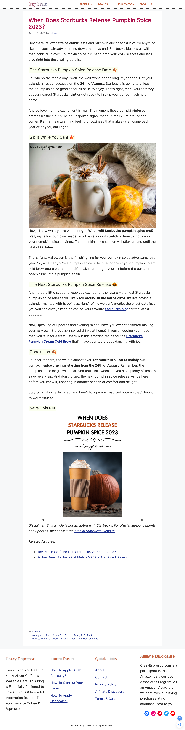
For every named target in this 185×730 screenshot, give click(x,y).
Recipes (84, 4)
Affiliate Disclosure (109, 691)
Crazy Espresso (38, 4)
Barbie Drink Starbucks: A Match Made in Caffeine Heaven (82, 557)
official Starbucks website (94, 531)
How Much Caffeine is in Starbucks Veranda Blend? (76, 552)
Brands (103, 4)
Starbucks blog (116, 309)
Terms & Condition (109, 699)
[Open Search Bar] (152, 4)
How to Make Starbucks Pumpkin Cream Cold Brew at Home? (65, 638)
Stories (36, 631)
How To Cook (125, 4)
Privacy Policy (105, 684)
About (99, 670)
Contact (101, 677)
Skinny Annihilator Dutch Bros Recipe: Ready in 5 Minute (62, 635)
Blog (142, 4)
